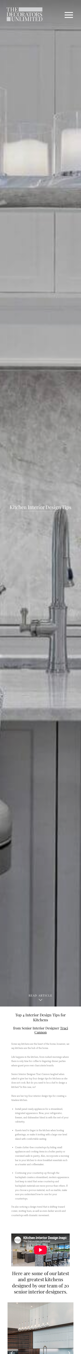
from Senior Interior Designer (40, 1030)
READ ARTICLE (40, 995)
